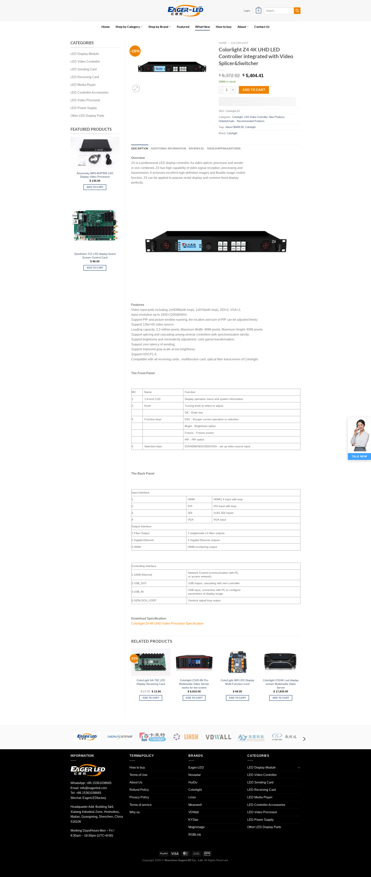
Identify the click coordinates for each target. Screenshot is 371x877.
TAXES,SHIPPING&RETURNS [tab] (224, 148)
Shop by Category (128, 26)
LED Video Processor (262, 812)
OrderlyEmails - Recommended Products (242, 121)
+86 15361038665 (98, 783)
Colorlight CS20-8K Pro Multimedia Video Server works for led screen (194, 684)
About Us (135, 782)
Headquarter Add (82, 806)
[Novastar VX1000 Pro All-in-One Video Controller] (109, 151)
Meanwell (195, 804)
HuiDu (192, 782)
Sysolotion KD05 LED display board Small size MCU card (109, 255)
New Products (277, 117)
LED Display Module (261, 767)
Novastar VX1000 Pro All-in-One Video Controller (109, 170)
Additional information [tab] (168, 148)
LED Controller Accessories (266, 804)
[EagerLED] (88, 770)
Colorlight (239, 43)
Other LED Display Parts (264, 827)
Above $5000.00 (234, 127)
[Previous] (74, 166)
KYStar (193, 819)
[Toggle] (298, 767)
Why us (134, 812)
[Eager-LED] (87, 737)
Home (105, 26)
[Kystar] (284, 737)
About (241, 26)
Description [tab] (139, 148)
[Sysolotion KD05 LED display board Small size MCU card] (109, 225)
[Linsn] (185, 737)
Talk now (359, 456)
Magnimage (196, 827)
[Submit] (297, 10)
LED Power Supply (260, 819)
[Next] (115, 166)
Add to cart (254, 89)
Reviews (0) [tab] (196, 148)
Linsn (192, 797)
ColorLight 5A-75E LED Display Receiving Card (151, 682)
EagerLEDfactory (94, 797)
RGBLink (194, 834)
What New (202, 26)
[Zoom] (136, 88)
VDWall (193, 812)
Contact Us (262, 26)
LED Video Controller (255, 117)
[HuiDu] (251, 737)
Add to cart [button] (109, 183)
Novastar (194, 774)
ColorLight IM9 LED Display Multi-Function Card (237, 682)
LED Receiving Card (261, 789)
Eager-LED (196, 767)
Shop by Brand (158, 26)
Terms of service (140, 804)
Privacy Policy (139, 797)
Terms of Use (138, 774)
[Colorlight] (152, 737)
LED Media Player (259, 797)
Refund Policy (139, 789)
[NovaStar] (119, 737)
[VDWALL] (218, 737)
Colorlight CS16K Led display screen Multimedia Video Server (281, 684)
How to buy (224, 26)
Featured (183, 26)
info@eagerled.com (93, 788)
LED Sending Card (260, 782)
